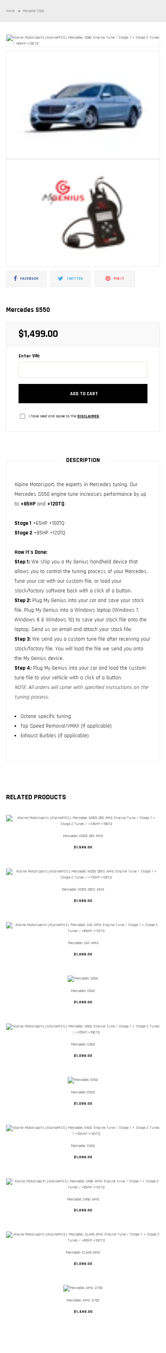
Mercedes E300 (83, 1092)
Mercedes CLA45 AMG (83, 1252)
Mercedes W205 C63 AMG (83, 835)
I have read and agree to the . (64, 416)
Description (83, 460)
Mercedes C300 (83, 990)
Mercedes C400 (83, 1044)
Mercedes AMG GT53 (83, 1300)
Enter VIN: (29, 356)
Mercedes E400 (83, 1145)
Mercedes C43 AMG (83, 943)
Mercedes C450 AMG (83, 1199)
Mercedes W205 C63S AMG (83, 889)
